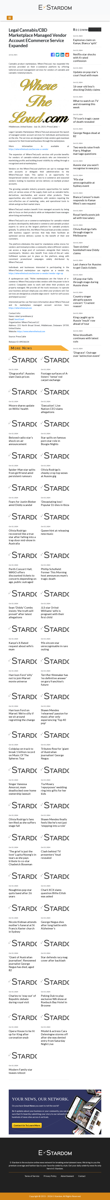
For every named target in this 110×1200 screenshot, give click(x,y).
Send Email (19, 319)
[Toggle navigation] (10, 18)
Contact (81, 1176)
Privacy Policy (50, 1176)
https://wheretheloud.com (20, 308)
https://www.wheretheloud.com (31, 331)
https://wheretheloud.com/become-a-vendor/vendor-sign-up (36, 273)
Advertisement (67, 1176)
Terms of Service (32, 1176)
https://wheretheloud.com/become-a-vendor (28, 149)
